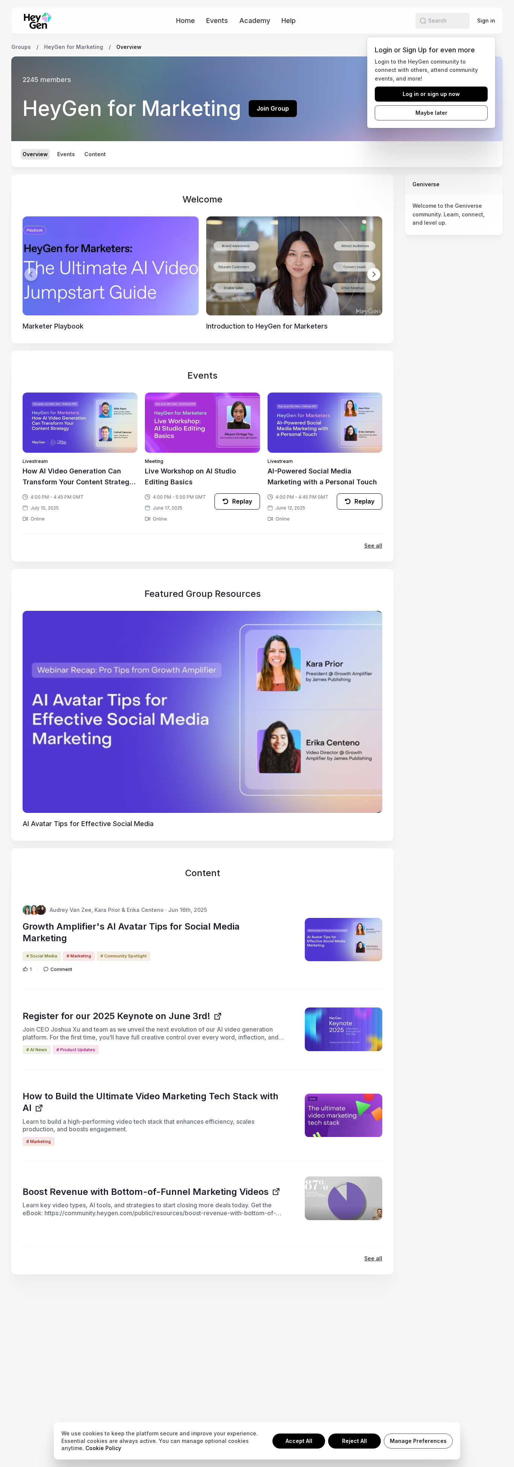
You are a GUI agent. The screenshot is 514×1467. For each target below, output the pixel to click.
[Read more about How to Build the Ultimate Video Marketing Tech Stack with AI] (343, 1115)
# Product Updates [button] (75, 1049)
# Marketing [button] (79, 956)
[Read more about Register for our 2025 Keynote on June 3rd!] (343, 1029)
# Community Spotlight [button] (123, 956)
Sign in (486, 20)
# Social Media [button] (41, 956)
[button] (423, 20)
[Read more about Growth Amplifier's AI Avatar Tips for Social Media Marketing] (343, 940)
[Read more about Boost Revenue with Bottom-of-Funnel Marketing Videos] (343, 1198)
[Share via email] (497, 47)
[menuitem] (185, 20)
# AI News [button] (36, 1049)
